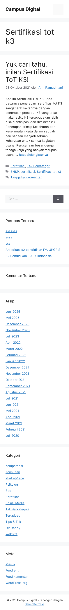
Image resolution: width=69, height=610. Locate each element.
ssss (9, 237)
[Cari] (58, 199)
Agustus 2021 (16, 392)
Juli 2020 (12, 435)
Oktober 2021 (16, 380)
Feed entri (13, 570)
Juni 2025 (13, 311)
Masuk (10, 564)
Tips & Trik (13, 522)
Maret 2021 (14, 423)
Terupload (13, 515)
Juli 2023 (12, 336)
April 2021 (13, 417)
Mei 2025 (12, 318)
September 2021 (18, 386)
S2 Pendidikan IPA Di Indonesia (29, 256)
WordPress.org (16, 583)
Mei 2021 (12, 411)
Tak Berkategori (38, 166)
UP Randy (13, 528)
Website (11, 534)
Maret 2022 (14, 349)
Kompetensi (14, 466)
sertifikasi (28, 171)
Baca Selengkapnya (33, 155)
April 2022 (13, 342)
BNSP (14, 171)
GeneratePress (34, 604)
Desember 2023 (17, 324)
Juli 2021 (12, 398)
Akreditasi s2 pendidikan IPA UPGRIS (33, 250)
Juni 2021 (13, 404)
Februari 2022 (16, 355)
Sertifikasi (17, 166)
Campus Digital (23, 9)
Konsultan (13, 472)
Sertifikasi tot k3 (49, 171)
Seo (8, 491)
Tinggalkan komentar (26, 177)
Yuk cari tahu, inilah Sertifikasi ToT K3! (29, 71)
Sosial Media (15, 503)
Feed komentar (17, 576)
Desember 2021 (17, 367)
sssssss (11, 231)
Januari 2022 (15, 361)
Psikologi (12, 484)
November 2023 (18, 330)
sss (8, 243)
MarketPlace (15, 478)
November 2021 (17, 373)
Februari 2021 (16, 429)
